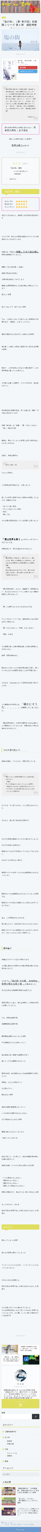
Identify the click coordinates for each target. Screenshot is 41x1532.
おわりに (13, 179)
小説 (4, 17)
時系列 (9, 1441)
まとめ (7, 1437)
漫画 (6, 1461)
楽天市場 (23, 67)
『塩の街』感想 (16, 168)
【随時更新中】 (11, 1432)
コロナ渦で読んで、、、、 (24, 171)
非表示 (25, 163)
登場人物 (10, 1444)
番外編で (18, 174)
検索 (3, 1413)
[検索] (35, 1416)
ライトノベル (12, 1453)
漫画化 (9, 1456)
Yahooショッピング (26, 71)
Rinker (26, 64)
